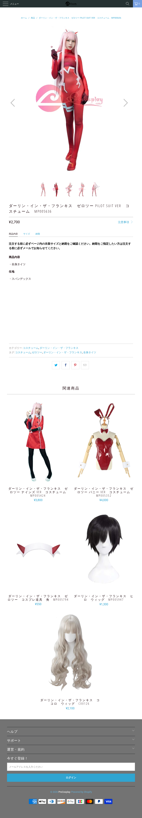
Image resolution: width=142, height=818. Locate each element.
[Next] (124, 103)
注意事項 (124, 222)
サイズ (26, 234)
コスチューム (30, 347)
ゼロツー (37, 352)
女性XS (15, 293)
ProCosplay (64, 792)
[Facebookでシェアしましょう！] (66, 365)
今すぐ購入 (71, 332)
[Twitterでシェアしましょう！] (56, 365)
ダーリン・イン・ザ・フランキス (59, 347)
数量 (11, 303)
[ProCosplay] (71, 3)
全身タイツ (89, 352)
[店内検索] (129, 3)
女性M (39, 293)
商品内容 (13, 234)
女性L (51, 293)
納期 (38, 234)
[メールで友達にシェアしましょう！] (85, 365)
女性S (27, 293)
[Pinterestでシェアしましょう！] (75, 365)
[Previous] (14, 103)
